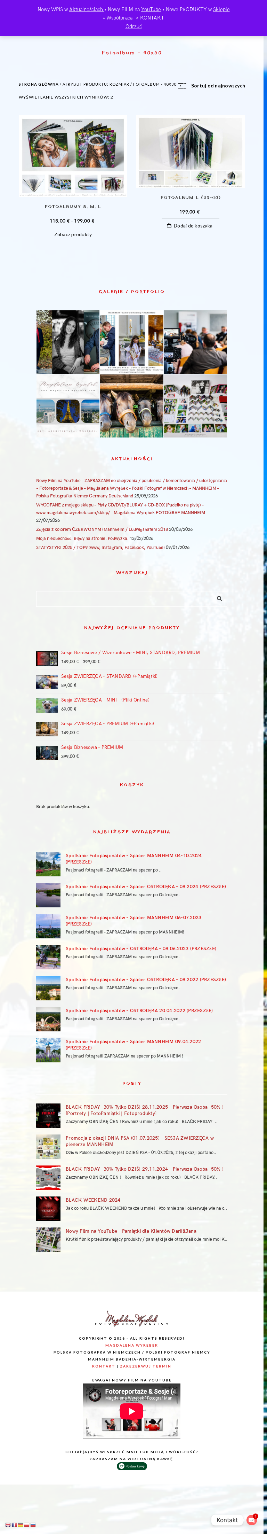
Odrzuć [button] (134, 26)
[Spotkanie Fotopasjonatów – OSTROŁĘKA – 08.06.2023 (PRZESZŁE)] (48, 957)
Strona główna (39, 84)
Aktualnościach (86, 9)
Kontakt (103, 1366)
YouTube (151, 9)
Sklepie (221, 9)
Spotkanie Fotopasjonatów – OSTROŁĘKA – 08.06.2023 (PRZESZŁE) (141, 949)
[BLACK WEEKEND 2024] (48, 1208)
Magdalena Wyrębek (131, 1345)
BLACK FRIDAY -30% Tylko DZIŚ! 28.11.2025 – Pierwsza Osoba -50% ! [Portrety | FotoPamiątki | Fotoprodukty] (145, 1110)
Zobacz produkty (73, 234)
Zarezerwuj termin (145, 1366)
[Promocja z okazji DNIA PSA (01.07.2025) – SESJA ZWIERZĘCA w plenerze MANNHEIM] (48, 1146)
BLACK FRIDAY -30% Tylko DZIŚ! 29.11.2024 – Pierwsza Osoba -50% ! (145, 1169)
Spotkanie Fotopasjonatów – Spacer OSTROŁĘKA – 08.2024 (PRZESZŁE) (146, 887)
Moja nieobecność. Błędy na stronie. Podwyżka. (82, 538)
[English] (8, 1524)
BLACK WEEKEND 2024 (93, 1200)
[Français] (14, 1524)
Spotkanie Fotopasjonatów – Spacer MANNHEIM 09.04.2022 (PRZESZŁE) (133, 1045)
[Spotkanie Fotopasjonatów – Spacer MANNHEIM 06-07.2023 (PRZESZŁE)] (48, 926)
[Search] (217, 597)
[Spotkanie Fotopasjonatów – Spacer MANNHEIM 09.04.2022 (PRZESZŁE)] (48, 1050)
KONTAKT (152, 18)
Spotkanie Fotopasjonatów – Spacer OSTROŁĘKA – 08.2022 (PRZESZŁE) (146, 980)
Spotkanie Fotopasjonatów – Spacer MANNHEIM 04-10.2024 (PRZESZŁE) (134, 859)
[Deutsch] (21, 1524)
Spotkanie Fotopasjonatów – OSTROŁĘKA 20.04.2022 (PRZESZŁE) (139, 1011)
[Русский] (33, 1524)
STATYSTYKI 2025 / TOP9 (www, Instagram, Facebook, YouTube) (100, 547)
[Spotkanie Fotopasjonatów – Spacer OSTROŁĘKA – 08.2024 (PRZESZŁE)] (48, 895)
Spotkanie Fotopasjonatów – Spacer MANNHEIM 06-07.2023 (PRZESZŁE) (133, 921)
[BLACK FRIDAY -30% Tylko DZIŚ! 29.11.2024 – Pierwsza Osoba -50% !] (48, 1177)
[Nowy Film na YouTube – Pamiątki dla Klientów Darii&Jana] (48, 1239)
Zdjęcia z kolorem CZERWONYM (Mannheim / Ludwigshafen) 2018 (102, 529)
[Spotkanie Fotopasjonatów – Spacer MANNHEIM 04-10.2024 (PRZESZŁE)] (48, 864)
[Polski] (27, 1524)
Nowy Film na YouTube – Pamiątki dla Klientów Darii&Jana (131, 1231)
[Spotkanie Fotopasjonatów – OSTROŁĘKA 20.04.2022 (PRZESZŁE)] (48, 1019)
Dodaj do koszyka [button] (193, 225)
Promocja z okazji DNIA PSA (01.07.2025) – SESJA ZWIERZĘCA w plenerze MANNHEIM (140, 1141)
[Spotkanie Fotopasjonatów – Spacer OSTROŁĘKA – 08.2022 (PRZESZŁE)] (48, 988)
